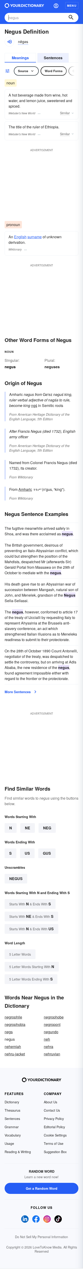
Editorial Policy (54, 1127)
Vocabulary (13, 1135)
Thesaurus (12, 1110)
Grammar (12, 1127)
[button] (56, 5)
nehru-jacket (15, 1054)
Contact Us (52, 1110)
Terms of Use (53, 1143)
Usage (9, 1143)
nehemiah (13, 1046)
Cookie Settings (55, 1135)
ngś (34, 405)
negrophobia (15, 1024)
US (27, 853)
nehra (48, 1046)
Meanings (20, 57)
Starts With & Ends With (30, 904)
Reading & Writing (18, 1151)
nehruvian (52, 1054)
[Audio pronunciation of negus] (9, 42)
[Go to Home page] (24, 5)
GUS (47, 853)
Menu (72, 5)
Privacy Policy (54, 1118)
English (20, 236)
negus (16, 878)
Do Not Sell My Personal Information (41, 1236)
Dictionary (12, 1102)
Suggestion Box (55, 1151)
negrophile (13, 1017)
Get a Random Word (41, 1188)
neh (47, 1039)
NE (27, 827)
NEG (47, 827)
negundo (51, 1031)
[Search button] (71, 17)
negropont (52, 1024)
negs (9, 1031)
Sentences (53, 57)
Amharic (25, 489)
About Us (50, 1102)
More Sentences (18, 691)
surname (34, 236)
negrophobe (54, 1017)
